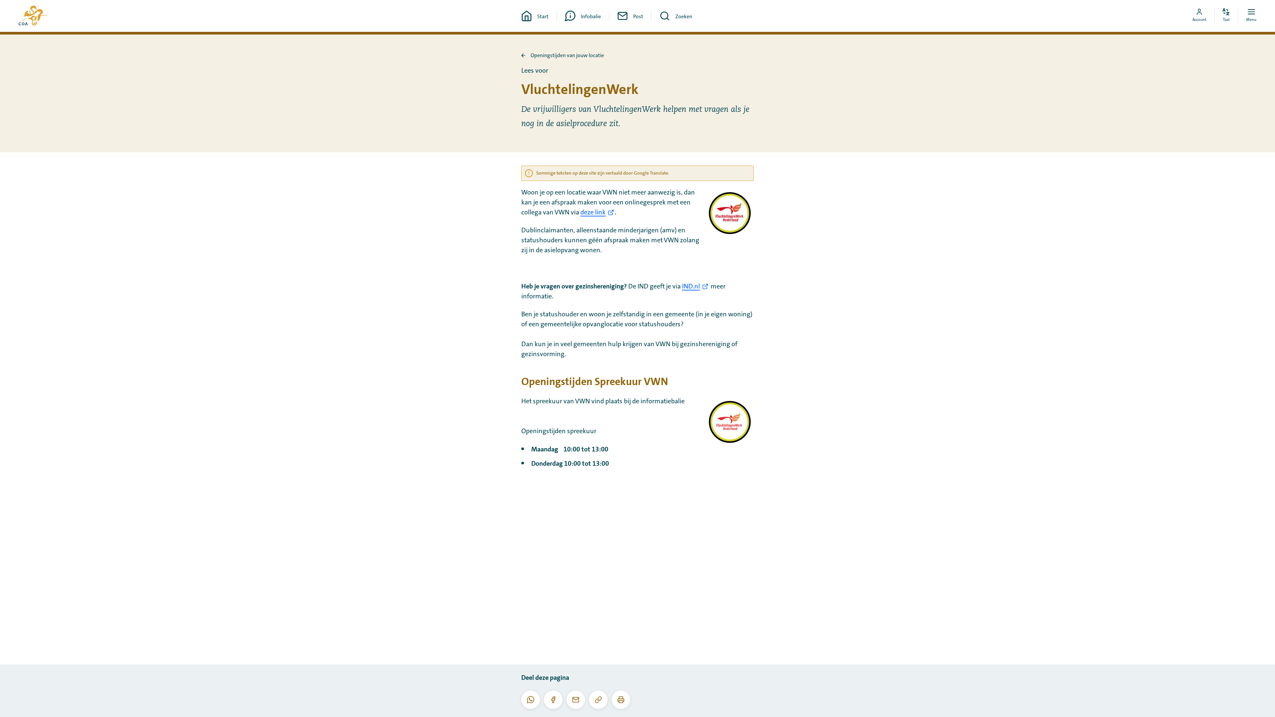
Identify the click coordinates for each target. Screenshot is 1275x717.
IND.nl (691, 286)
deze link (593, 212)
